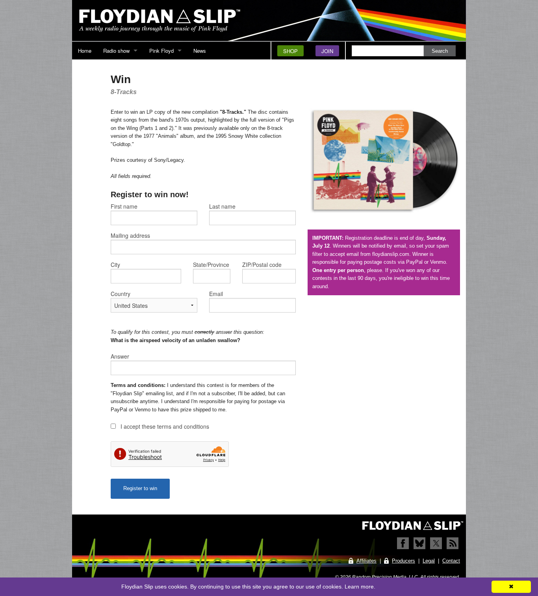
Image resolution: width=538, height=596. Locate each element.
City (115, 264)
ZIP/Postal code (262, 264)
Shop (290, 51)
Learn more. (360, 586)
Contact (451, 561)
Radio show (116, 50)
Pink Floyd (161, 50)
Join (327, 51)
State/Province (211, 264)
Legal (429, 561)
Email (216, 294)
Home (84, 50)
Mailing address (130, 235)
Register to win (140, 488)
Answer (120, 356)
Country (120, 294)
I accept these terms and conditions (165, 426)
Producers (403, 561)
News (199, 50)
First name (124, 206)
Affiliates (366, 561)
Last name (222, 206)
